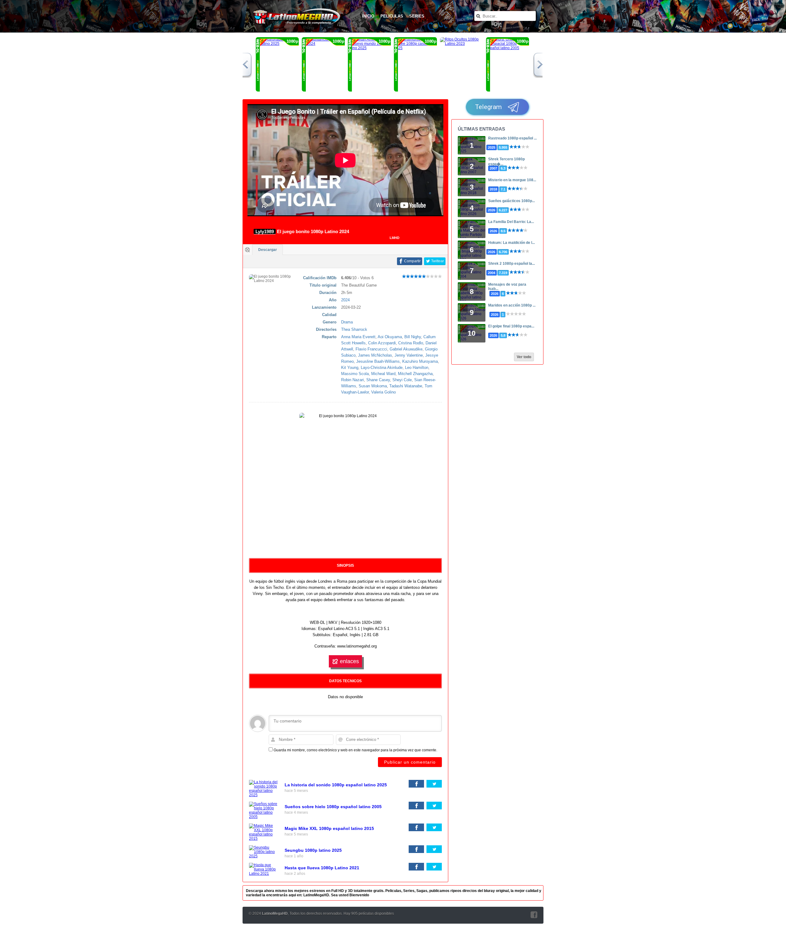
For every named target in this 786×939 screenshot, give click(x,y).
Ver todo (524, 357)
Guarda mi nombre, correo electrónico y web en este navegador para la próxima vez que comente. (355, 750)
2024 (345, 300)
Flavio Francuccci (371, 349)
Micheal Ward (383, 373)
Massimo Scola (355, 373)
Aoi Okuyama (390, 337)
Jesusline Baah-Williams (378, 361)
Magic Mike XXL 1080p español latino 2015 (329, 828)
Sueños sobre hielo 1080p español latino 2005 (333, 806)
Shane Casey (378, 380)
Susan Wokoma (373, 386)
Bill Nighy (412, 337)
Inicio (368, 16)
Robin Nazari (352, 380)
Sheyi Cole (402, 380)
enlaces (349, 661)
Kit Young (349, 367)
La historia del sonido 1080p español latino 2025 (336, 784)
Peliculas (391, 16)
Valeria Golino (383, 392)
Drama (347, 322)
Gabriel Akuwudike (406, 349)
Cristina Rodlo (410, 343)
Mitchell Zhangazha (415, 373)
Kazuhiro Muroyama (420, 361)
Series (416, 16)
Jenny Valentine (409, 355)
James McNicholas (375, 355)
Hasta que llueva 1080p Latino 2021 (322, 867)
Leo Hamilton (416, 367)
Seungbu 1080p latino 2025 (313, 850)
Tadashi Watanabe (405, 386)
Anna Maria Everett (358, 337)
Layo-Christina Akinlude (382, 367)
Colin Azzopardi (382, 343)
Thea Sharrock (354, 329)
